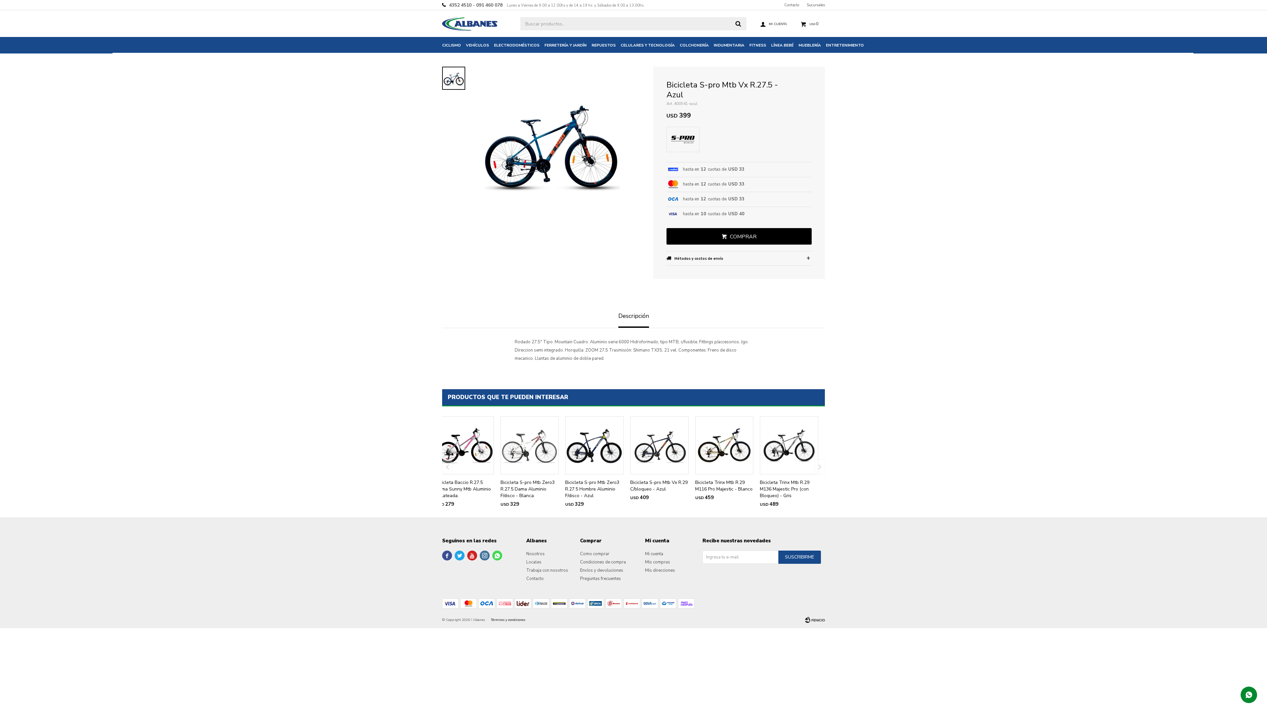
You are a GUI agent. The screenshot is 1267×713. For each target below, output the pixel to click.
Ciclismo (451, 45)
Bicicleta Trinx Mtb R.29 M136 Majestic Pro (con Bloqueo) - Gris (784, 489)
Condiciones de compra (603, 562)
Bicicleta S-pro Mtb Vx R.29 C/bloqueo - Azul (659, 485)
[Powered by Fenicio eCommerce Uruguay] (815, 620)
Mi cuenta (654, 554)
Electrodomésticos (516, 45)
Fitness (757, 45)
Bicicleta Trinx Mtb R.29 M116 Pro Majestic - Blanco (724, 485)
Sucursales (816, 5)
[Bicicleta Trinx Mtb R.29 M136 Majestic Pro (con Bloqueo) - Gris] (789, 445)
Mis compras (657, 562)
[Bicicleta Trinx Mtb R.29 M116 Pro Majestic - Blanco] (724, 445)
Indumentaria (729, 45)
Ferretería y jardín (565, 45)
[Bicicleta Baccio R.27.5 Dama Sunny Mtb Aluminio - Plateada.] (465, 445)
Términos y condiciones (508, 620)
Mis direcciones (660, 570)
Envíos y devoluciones (601, 570)
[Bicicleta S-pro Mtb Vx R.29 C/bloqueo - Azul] (659, 445)
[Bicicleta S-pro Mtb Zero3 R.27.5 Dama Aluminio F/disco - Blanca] (530, 445)
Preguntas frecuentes (600, 579)
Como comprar (594, 554)
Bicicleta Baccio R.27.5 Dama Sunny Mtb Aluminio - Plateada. (463, 489)
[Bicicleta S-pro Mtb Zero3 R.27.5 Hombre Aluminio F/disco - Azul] (594, 445)
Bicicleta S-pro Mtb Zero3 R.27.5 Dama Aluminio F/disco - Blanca (528, 489)
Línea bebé (782, 45)
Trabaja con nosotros (547, 570)
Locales (533, 562)
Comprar (743, 236)
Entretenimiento (845, 45)
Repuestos (604, 45)
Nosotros (535, 554)
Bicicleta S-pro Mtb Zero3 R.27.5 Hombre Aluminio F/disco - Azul (592, 489)
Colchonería (694, 45)
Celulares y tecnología (648, 45)
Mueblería (809, 45)
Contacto (791, 5)
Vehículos (477, 45)
